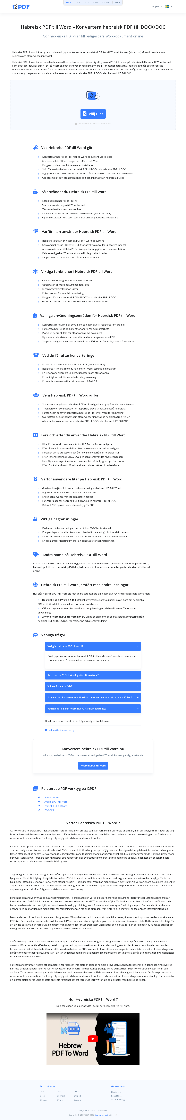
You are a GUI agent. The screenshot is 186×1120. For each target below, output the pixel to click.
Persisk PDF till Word (55, 806)
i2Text (42, 1095)
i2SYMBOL (106, 2)
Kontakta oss (116, 1095)
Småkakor (102, 1110)
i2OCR (86, 2)
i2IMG (77, 2)
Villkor (92, 1110)
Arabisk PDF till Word (55, 801)
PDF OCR (49, 810)
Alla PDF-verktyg (118, 1099)
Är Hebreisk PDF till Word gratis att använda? (93, 675)
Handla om (116, 1092)
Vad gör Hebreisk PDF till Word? (93, 646)
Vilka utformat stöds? (93, 686)
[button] (157, 6)
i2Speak (43, 1100)
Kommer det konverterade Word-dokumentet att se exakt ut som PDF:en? (93, 697)
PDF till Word (51, 797)
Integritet (83, 1110)
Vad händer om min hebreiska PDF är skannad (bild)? (93, 708)
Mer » (117, 2)
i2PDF (68, 2)
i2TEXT (95, 2)
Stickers (77, 1100)
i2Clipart (77, 1095)
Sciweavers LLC (101, 1115)
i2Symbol (61, 1095)
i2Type (60, 1100)
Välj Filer (96, 113)
